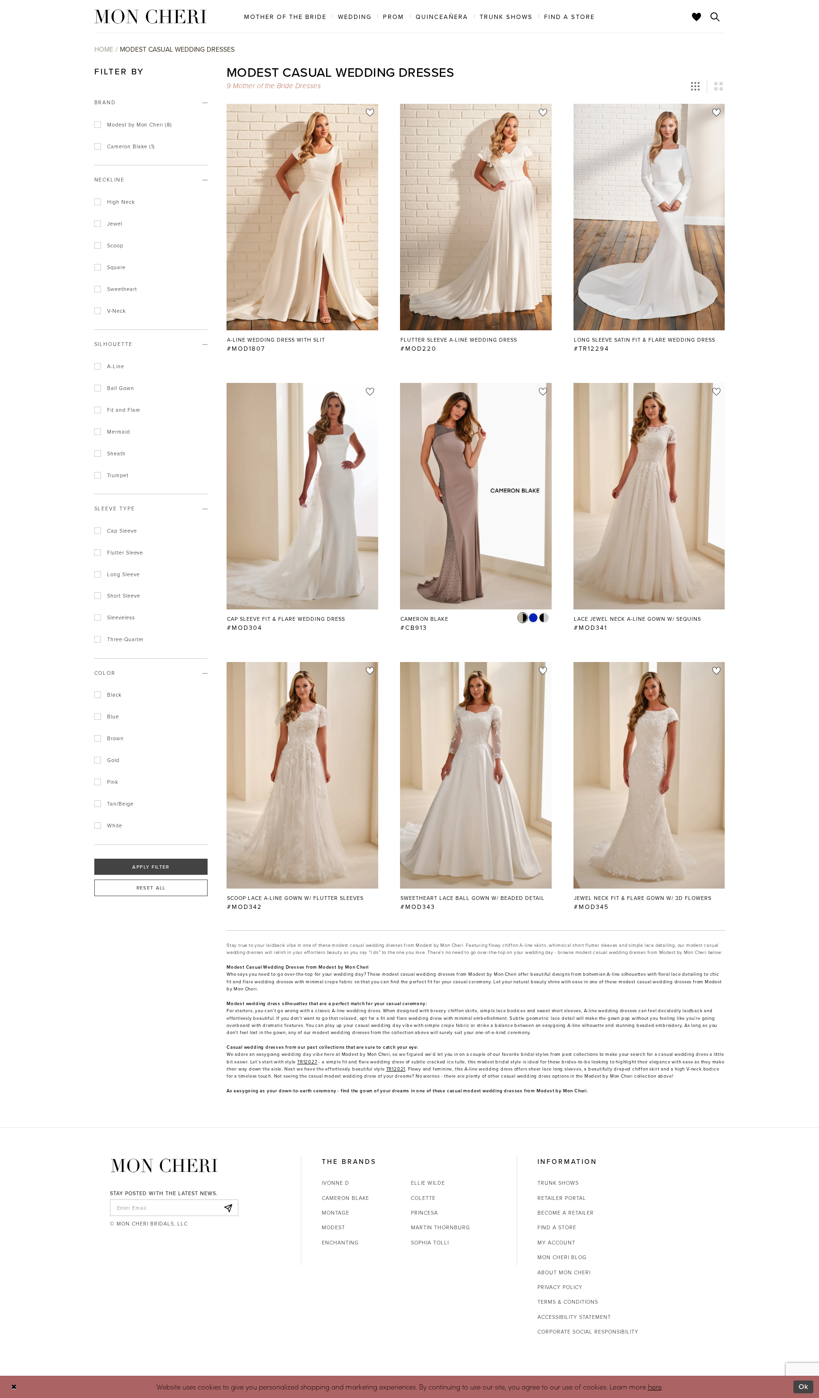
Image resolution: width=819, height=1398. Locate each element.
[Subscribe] (228, 1208)
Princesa (424, 1212)
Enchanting (340, 1242)
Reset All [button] (151, 887)
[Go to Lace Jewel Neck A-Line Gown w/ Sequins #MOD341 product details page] (649, 496)
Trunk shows (558, 1182)
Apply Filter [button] (150, 866)
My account (556, 1242)
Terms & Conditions (567, 1301)
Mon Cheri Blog (562, 1257)
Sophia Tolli (430, 1242)
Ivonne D (335, 1182)
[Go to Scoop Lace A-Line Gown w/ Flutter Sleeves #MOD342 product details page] (302, 775)
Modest (333, 1227)
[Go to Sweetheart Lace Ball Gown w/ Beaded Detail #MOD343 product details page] (476, 775)
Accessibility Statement (574, 1316)
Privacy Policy (559, 1286)
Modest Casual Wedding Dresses (177, 49)
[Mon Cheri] (164, 1165)
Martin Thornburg (440, 1227)
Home (103, 49)
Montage (335, 1212)
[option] (302, 232)
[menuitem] (285, 16)
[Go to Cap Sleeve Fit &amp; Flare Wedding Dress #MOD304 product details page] (302, 496)
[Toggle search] (715, 16)
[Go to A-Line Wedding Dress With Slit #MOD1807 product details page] (302, 217)
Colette (423, 1197)
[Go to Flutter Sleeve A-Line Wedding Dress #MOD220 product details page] (476, 217)
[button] (695, 86)
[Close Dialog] (14, 1387)
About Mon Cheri (564, 1272)
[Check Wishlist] (696, 16)
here (655, 1386)
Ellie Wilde (428, 1182)
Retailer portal (561, 1197)
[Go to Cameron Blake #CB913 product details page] (476, 496)
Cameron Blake (345, 1197)
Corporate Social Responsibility (587, 1331)
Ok (804, 1386)
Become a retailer (565, 1212)
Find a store (556, 1227)
